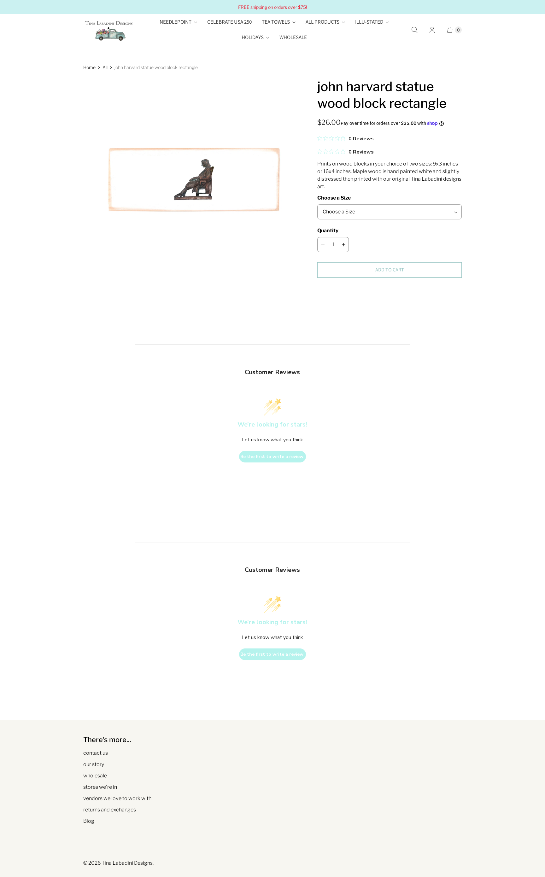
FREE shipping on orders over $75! (272, 7)
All (105, 67)
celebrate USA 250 (229, 22)
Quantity (327, 231)
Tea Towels (276, 22)
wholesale (95, 776)
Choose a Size (334, 198)
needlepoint (175, 22)
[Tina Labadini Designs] (108, 30)
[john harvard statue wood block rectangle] (191, 186)
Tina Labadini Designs (127, 863)
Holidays (253, 37)
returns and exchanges (109, 810)
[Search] (414, 30)
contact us (95, 753)
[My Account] (432, 30)
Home (89, 67)
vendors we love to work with (117, 798)
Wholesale (293, 37)
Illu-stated (369, 22)
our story (93, 764)
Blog (88, 821)
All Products (322, 22)
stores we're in (100, 787)
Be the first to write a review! (272, 457)
